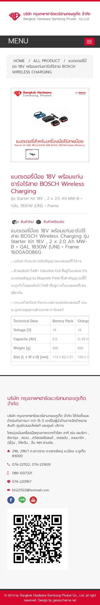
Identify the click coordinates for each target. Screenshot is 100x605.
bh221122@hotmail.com (30, 490)
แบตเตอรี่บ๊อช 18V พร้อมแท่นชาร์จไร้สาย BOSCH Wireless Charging (47, 184)
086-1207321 (22, 473)
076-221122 (21, 464)
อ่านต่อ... (49, 442)
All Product (46, 61)
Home (18, 61)
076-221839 (41, 464)
